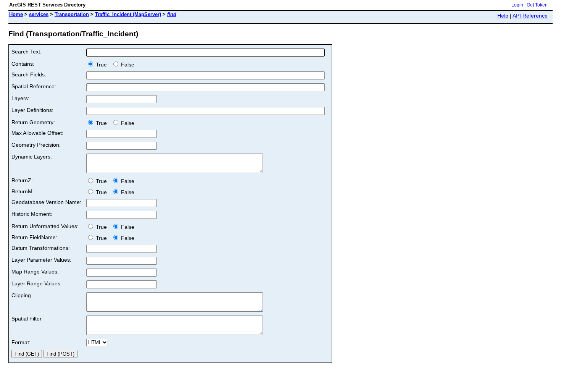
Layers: (20, 98)
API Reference (530, 16)
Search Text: (26, 52)
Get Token (537, 5)
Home (16, 14)
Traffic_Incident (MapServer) (128, 14)
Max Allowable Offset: (37, 133)
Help (502, 16)
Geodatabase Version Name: (46, 202)
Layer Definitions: (32, 110)
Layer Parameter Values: (41, 260)
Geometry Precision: (36, 145)
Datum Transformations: (40, 248)
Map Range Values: (35, 272)
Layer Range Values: (36, 283)
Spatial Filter (26, 319)
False (126, 65)
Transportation (72, 14)
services (38, 14)
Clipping (21, 295)
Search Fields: (28, 74)
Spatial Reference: (33, 86)
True (102, 65)
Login (517, 5)
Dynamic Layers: (31, 157)
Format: (21, 342)
